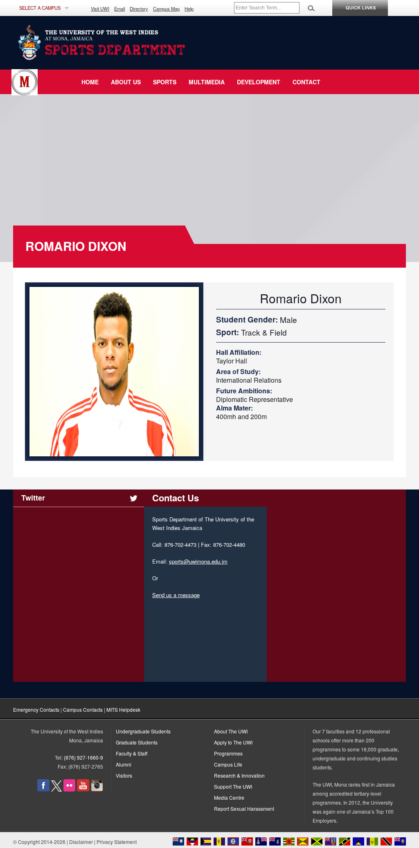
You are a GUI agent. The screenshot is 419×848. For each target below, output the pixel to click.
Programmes (228, 753)
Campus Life (228, 764)
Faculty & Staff (131, 753)
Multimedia (207, 82)
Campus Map (166, 8)
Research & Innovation (239, 775)
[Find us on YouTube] (83, 789)
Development (258, 82)
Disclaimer (81, 841)
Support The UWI (233, 786)
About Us (126, 82)
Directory (139, 8)
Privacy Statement (117, 841)
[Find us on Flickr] (69, 789)
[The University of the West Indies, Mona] (123, 43)
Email (119, 8)
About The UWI (231, 731)
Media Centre (229, 797)
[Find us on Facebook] (43, 789)
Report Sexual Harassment (244, 808)
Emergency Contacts (36, 709)
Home (90, 82)
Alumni (123, 764)
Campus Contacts (83, 709)
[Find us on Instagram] (97, 789)
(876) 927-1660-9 (83, 757)
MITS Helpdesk (123, 709)
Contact (306, 82)
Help (189, 8)
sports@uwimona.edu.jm (198, 561)
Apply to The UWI (233, 742)
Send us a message (176, 595)
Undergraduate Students (143, 731)
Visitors (124, 775)
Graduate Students (137, 742)
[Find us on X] (56, 789)
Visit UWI (100, 8)
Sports (164, 82)
